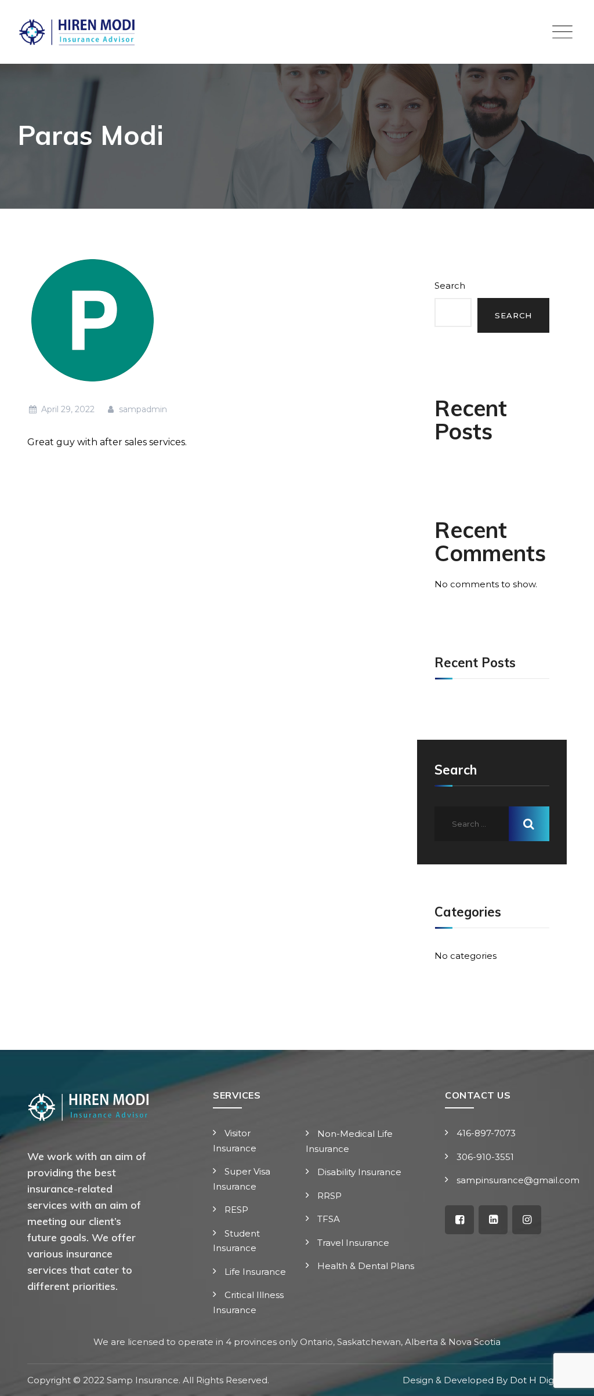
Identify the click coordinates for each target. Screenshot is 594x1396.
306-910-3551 (485, 1156)
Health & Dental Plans (365, 1265)
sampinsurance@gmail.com (519, 1180)
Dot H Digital (538, 1380)
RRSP (329, 1195)
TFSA (328, 1218)
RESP (236, 1209)
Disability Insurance (359, 1171)
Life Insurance (255, 1271)
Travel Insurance (353, 1242)
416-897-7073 (486, 1133)
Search (449, 285)
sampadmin (142, 409)
